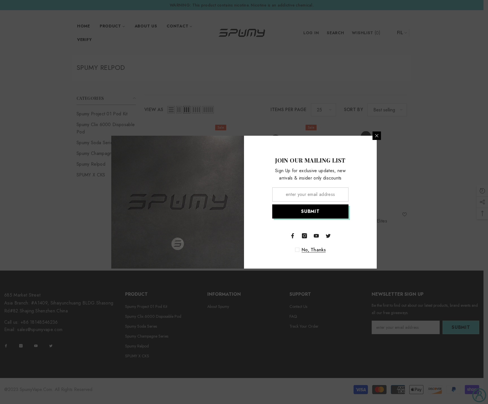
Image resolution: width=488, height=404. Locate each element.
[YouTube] (316, 236)
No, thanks (314, 250)
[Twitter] (328, 236)
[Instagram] (304, 236)
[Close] (376, 135)
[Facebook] (293, 236)
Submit (310, 211)
